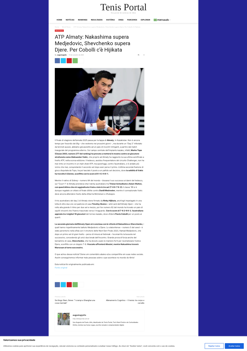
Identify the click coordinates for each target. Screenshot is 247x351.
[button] (189, 20)
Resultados (97, 20)
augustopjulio (62, 55)
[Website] (75, 328)
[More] (81, 60)
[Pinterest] (69, 60)
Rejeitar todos (214, 346)
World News (66, 27)
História (110, 20)
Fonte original (61, 267)
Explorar (145, 20)
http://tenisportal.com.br (81, 319)
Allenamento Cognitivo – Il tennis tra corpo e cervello (125, 301)
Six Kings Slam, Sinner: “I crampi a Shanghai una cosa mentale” (75, 301)
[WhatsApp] (75, 60)
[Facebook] (57, 60)
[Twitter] (63, 60)
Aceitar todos (234, 346)
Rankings (82, 20)
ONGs (120, 20)
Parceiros (132, 20)
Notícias (70, 20)
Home (59, 20)
